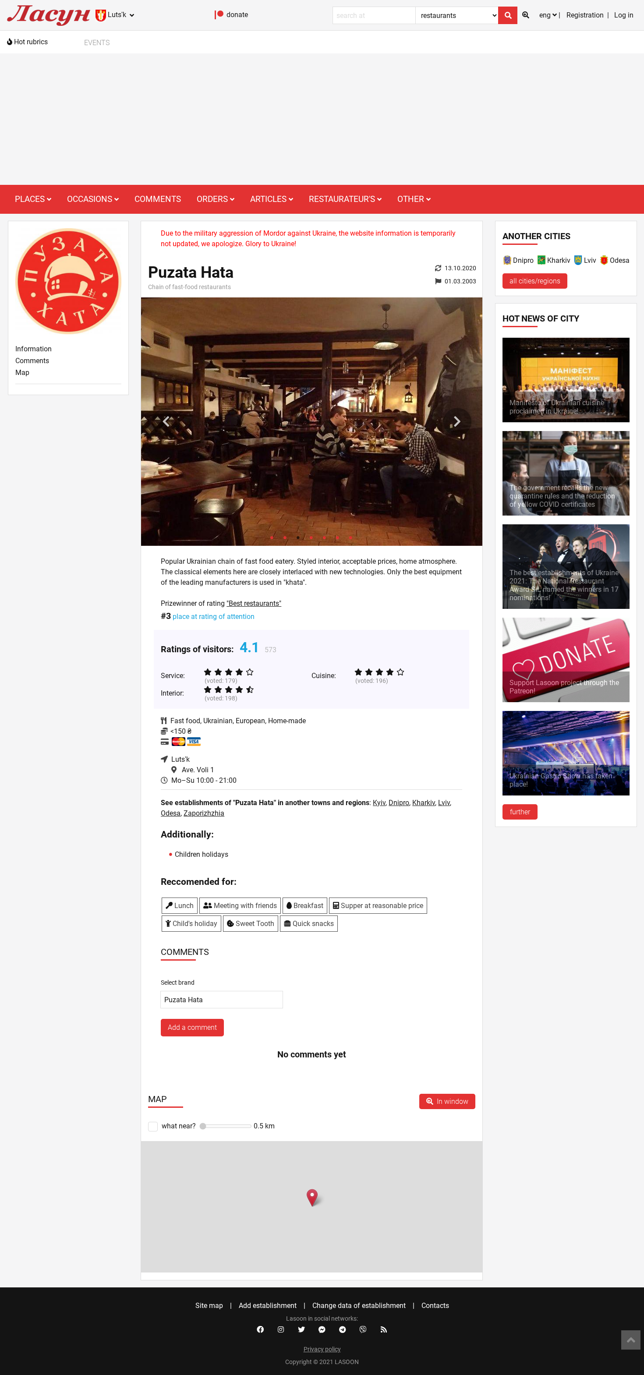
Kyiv (379, 803)
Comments (157, 199)
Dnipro (399, 803)
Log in (623, 15)
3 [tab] (298, 537)
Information (33, 349)
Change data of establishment (359, 1305)
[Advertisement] (322, 119)
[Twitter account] (301, 1330)
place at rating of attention (214, 616)
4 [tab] (311, 537)
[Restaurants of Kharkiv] (542, 261)
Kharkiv (423, 803)
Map (22, 372)
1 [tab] (272, 537)
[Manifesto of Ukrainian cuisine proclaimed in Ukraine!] (566, 420)
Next (457, 422)
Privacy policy (322, 1349)
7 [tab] (351, 537)
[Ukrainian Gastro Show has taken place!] (566, 793)
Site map (209, 1305)
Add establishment (268, 1305)
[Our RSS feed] (383, 1330)
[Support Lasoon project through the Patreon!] (566, 700)
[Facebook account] (260, 1330)
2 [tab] (285, 537)
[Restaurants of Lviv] (578, 261)
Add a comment (192, 1027)
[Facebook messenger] (322, 1330)
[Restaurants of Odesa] (604, 261)
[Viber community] (363, 1330)
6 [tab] (337, 537)
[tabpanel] (312, 421)
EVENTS (97, 43)
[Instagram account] (280, 1330)
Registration (585, 15)
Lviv (444, 803)
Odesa (170, 813)
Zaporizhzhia (204, 813)
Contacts (435, 1305)
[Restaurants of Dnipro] (507, 261)
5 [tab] (324, 537)
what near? (179, 1126)
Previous (166, 422)
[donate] (219, 17)
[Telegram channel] (342, 1330)
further (520, 812)
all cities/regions (535, 281)
